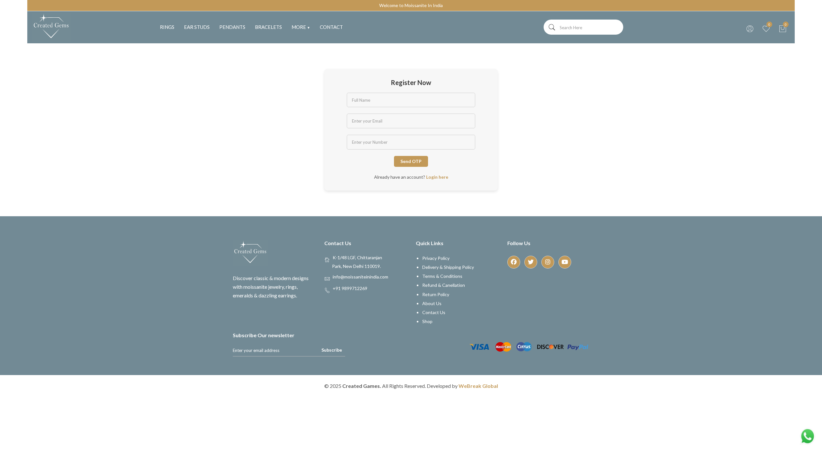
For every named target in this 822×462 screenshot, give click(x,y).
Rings (167, 27)
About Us (432, 303)
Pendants (232, 27)
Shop (427, 321)
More (301, 27)
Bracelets (268, 27)
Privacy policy (436, 258)
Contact (331, 27)
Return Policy (435, 294)
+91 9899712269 (350, 288)
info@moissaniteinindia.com (360, 276)
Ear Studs (197, 27)
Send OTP (411, 161)
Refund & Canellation (443, 285)
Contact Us (433, 312)
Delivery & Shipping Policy (448, 267)
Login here (437, 177)
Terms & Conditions (442, 276)
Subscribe (331, 350)
